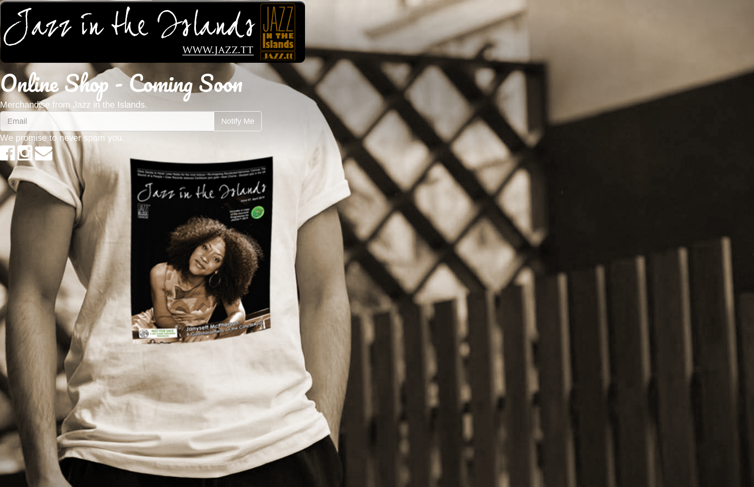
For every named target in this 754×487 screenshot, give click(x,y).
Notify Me (237, 121)
